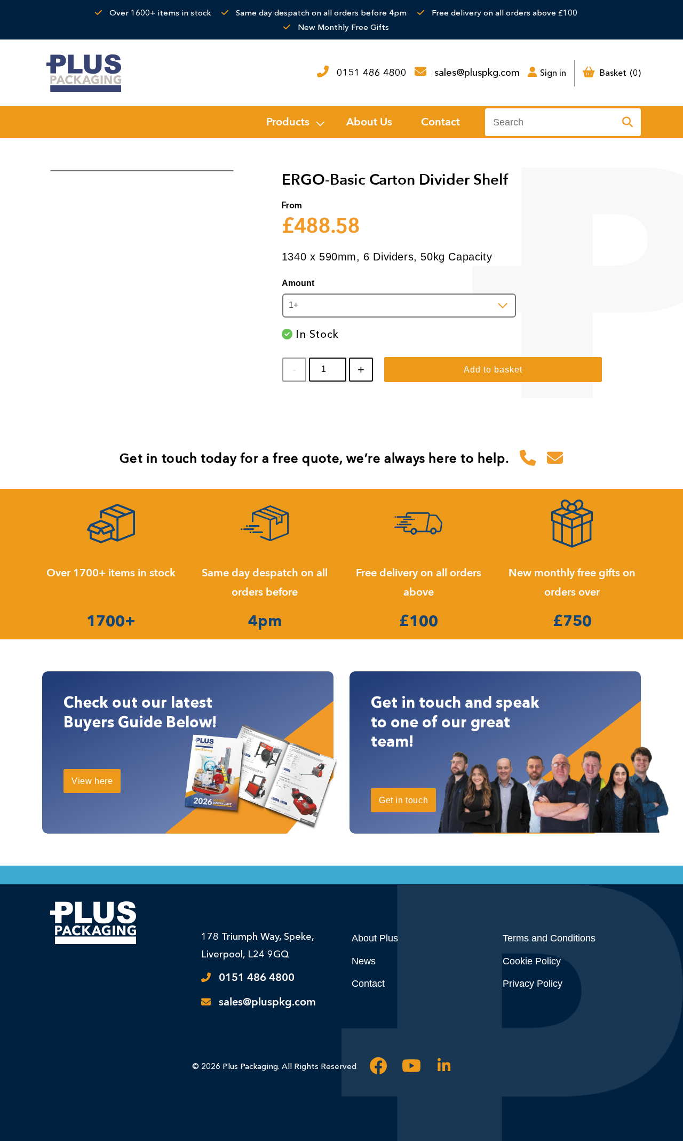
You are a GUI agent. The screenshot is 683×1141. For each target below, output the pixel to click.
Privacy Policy (532, 983)
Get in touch (403, 800)
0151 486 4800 (372, 72)
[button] (294, 122)
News (364, 961)
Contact (368, 983)
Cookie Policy (532, 961)
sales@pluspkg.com (477, 72)
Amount (298, 283)
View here (92, 781)
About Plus (375, 938)
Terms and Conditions (549, 938)
